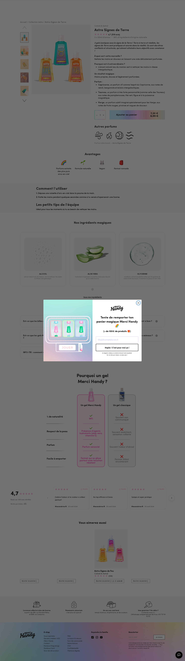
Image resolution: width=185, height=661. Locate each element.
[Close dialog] (138, 303)
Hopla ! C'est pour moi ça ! (117, 347)
